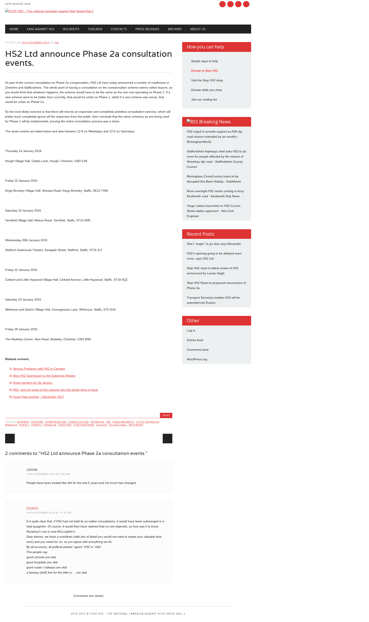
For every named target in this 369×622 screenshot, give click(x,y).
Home (13, 29)
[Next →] (167, 438)
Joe (57, 42)
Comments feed (197, 349)
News (166, 415)
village (101, 424)
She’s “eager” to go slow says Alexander (214, 243)
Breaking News (215, 122)
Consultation (78, 421)
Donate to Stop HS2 (204, 70)
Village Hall (118, 424)
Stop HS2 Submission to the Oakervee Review (44, 375)
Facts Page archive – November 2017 (38, 397)
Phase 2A (50, 424)
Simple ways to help (204, 61)
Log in (191, 330)
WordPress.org (197, 359)
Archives (175, 29)
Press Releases (147, 29)
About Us (197, 29)
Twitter (230, 4)
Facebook (222, 4)
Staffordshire (83, 424)
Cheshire (37, 421)
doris (32, 508)
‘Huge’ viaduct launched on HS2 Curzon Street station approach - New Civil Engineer (213, 211)
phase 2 (36, 424)
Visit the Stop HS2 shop (207, 80)
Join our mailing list (204, 99)
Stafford (65, 424)
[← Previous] (10, 438)
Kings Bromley (123, 421)
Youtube (238, 4)
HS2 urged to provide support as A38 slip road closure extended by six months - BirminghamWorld (214, 136)
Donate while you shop (206, 90)
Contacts (119, 29)
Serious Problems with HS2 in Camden (39, 368)
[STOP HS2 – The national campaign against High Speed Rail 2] (49, 11)
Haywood (97, 421)
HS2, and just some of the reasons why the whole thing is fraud (55, 389)
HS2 (108, 421)
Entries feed (195, 340)
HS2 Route (71, 29)
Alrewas (23, 421)
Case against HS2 (40, 29)
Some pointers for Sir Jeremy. (33, 382)
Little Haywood (147, 421)
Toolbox (95, 29)
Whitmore (136, 424)
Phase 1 (24, 424)
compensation (55, 421)
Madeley (11, 424)
